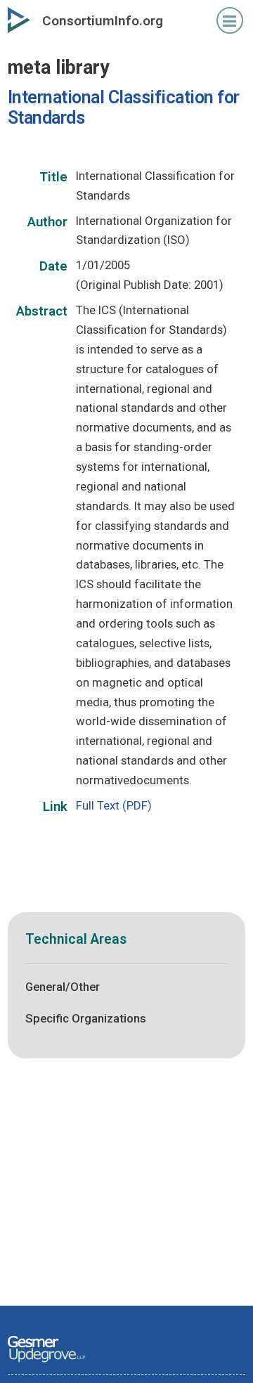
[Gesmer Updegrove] (46, 1363)
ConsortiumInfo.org (102, 21)
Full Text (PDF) (114, 805)
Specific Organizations (85, 1018)
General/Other (62, 987)
